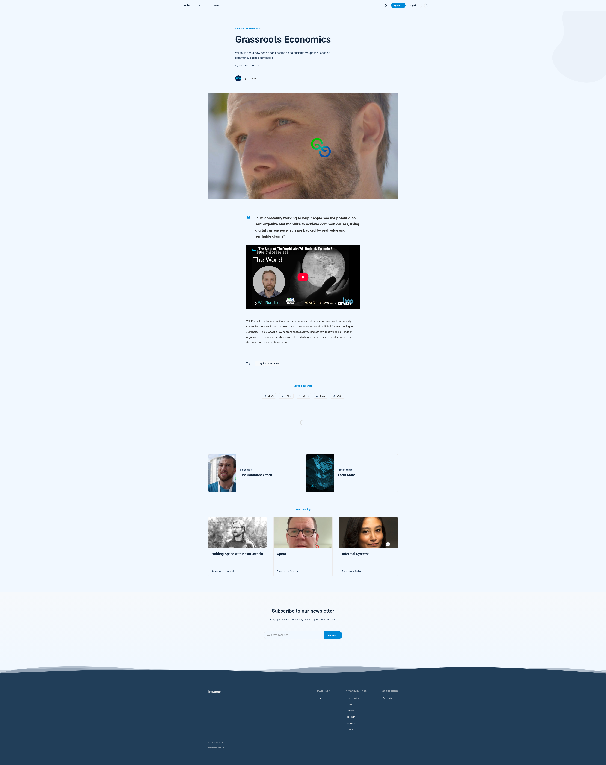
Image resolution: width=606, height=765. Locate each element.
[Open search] (426, 5)
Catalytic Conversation (246, 28)
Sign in (413, 5)
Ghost (224, 748)
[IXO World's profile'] (238, 78)
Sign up (397, 5)
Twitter (390, 698)
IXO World (252, 78)
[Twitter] (386, 5)
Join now (331, 635)
